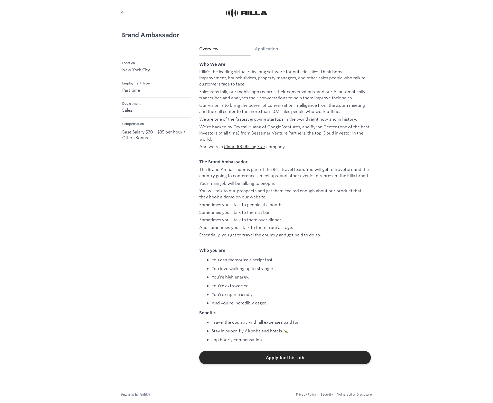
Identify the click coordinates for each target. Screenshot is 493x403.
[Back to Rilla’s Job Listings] (123, 13)
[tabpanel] (285, 212)
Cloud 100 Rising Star (244, 146)
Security (327, 394)
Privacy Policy (306, 394)
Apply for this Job (285, 357)
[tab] (225, 50)
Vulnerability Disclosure (354, 394)
